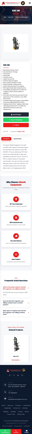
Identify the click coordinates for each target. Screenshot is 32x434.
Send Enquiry (17, 114)
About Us (10, 405)
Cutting (20, 411)
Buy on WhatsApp (17, 120)
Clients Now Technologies (21, 421)
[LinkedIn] (18, 375)
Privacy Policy (18, 426)
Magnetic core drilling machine (21, 17)
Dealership (7, 408)
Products (18, 405)
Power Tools (10, 17)
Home (5, 17)
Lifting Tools (21, 414)
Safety (27, 411)
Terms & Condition (7, 426)
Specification (18, 139)
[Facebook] (14, 375)
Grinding (13, 411)
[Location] (10, 375)
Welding (5, 411)
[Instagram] (22, 375)
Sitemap (25, 408)
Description (6, 139)
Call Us (17, 125)
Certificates (26, 405)
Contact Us (16, 408)
